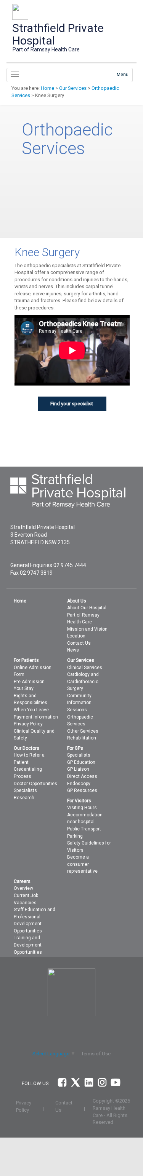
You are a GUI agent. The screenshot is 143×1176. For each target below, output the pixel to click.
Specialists (25, 790)
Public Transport (84, 829)
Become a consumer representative (82, 864)
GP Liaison (78, 769)
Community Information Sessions (79, 702)
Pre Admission (29, 681)
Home (47, 88)
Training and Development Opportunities (28, 945)
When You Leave (31, 709)
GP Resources (82, 790)
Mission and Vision (87, 629)
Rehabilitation (81, 738)
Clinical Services (84, 667)
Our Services (73, 88)
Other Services (82, 731)
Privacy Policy (28, 724)
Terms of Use (96, 1053)
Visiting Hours (82, 807)
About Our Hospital (86, 607)
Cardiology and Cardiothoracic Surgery (83, 681)
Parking (75, 836)
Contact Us (79, 643)
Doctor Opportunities (35, 783)
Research (24, 797)
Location (76, 636)
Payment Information (36, 717)
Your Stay (24, 688)
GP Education (81, 762)
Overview (23, 888)
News (73, 650)
